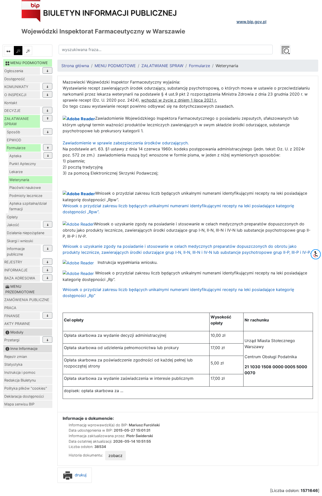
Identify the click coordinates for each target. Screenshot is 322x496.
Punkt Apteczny (22, 163)
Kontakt (10, 103)
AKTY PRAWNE (17, 323)
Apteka (15, 156)
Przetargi (11, 340)
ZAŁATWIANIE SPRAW (16, 121)
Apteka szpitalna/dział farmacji (28, 206)
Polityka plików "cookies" (25, 388)
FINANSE (12, 316)
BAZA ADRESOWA (19, 278)
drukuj (80, 474)
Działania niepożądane (25, 233)
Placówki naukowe (25, 187)
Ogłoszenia (13, 71)
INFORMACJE (16, 270)
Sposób (13, 132)
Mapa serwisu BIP (19, 404)
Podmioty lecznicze (25, 195)
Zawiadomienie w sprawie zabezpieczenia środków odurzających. (126, 142)
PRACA (10, 308)
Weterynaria (19, 180)
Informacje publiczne (16, 251)
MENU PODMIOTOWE (115, 65)
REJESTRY (13, 262)
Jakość (13, 225)
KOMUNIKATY (16, 87)
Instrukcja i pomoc (19, 372)
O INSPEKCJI (15, 95)
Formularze (16, 148)
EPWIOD (14, 140)
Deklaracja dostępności (24, 396)
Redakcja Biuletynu (20, 380)
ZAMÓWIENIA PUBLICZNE (26, 300)
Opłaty (12, 217)
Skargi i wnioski (20, 241)
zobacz (115, 455)
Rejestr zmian (15, 356)
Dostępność (14, 79)
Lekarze (16, 172)
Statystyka (13, 364)
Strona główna (75, 65)
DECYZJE (12, 110)
